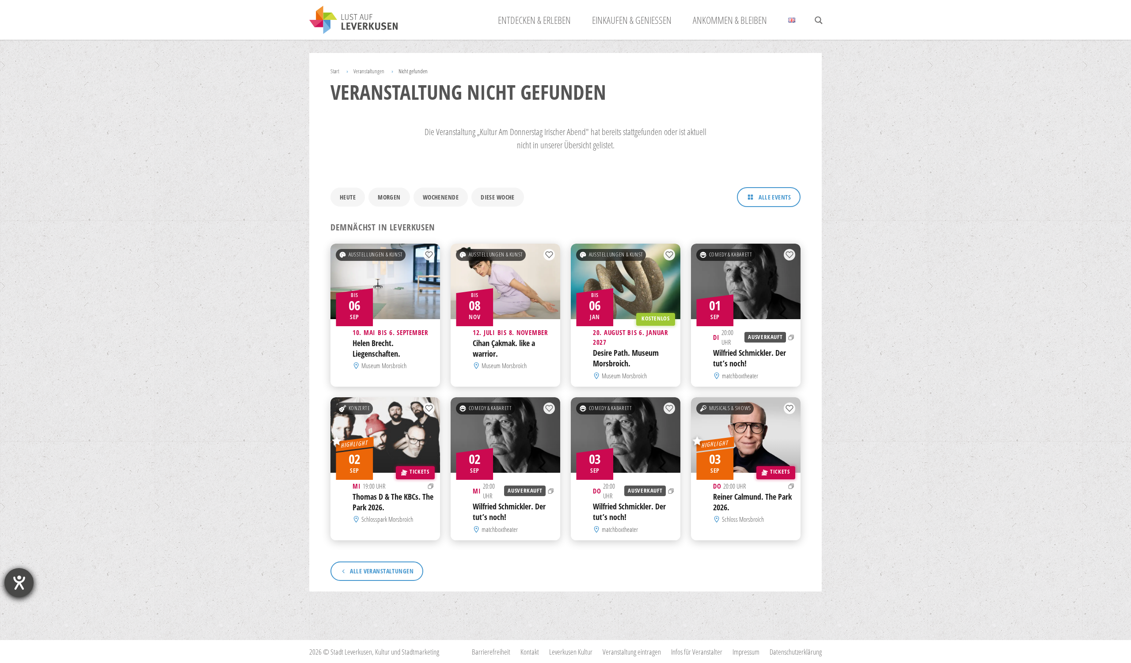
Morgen (389, 197)
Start (334, 71)
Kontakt (529, 652)
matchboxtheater (740, 375)
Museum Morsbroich (383, 366)
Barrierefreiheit (491, 652)
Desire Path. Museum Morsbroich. (626, 358)
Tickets (419, 471)
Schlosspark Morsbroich (387, 519)
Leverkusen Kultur (570, 652)
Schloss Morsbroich (743, 519)
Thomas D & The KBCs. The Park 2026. (393, 501)
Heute (348, 197)
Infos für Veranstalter (696, 652)
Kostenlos (655, 318)
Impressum (745, 652)
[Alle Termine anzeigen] (791, 337)
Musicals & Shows (730, 408)
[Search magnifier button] (819, 20)
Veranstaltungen (368, 71)
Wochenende (441, 197)
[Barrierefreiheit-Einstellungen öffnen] (19, 582)
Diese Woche (498, 197)
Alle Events (775, 197)
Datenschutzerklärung (796, 652)
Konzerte (359, 408)
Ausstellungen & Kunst (376, 254)
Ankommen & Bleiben (730, 19)
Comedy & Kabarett (730, 254)
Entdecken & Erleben (534, 19)
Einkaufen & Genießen (632, 19)
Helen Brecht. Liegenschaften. (376, 348)
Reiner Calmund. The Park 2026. (752, 501)
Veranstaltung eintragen (632, 652)
